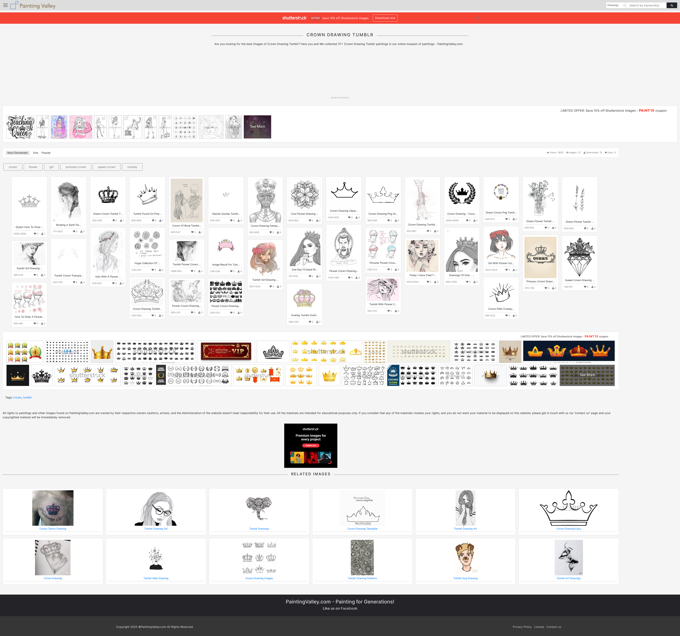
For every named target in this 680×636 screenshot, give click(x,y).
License (539, 627)
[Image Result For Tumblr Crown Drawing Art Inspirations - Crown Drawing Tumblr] (226, 245)
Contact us (553, 627)
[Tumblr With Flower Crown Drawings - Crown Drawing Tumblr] (383, 290)
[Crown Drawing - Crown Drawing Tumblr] (462, 194)
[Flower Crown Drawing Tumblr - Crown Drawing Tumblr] (344, 247)
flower (33, 167)
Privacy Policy (522, 627)
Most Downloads (17, 152)
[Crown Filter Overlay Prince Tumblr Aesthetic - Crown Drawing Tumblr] (501, 292)
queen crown (106, 167)
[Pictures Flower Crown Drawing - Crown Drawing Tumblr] (383, 244)
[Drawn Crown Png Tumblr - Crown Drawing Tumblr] (501, 194)
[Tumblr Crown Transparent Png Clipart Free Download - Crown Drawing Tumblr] (69, 256)
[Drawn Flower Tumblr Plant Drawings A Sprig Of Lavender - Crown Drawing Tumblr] (580, 198)
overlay (132, 167)
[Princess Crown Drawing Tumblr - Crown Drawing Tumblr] (540, 257)
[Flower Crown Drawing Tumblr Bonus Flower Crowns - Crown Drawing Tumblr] (226, 291)
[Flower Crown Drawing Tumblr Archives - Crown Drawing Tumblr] (187, 291)
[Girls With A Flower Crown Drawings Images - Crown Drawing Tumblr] (108, 251)
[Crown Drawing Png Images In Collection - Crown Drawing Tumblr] (383, 194)
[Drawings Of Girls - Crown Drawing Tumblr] (462, 250)
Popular (46, 152)
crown (13, 167)
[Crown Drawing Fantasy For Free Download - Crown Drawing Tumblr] (265, 200)
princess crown (76, 167)
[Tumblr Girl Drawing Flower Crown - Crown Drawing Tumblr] (29, 254)
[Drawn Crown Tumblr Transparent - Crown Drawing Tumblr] (108, 194)
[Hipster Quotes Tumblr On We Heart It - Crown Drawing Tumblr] (226, 194)
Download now (385, 18)
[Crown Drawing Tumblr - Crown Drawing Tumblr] (422, 200)
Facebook (349, 608)
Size (35, 152)
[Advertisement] (340, 72)
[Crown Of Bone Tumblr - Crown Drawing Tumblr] (187, 200)
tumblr (27, 397)
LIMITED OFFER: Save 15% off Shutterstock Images (598, 110)
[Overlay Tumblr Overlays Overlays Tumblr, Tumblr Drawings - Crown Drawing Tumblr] (305, 298)
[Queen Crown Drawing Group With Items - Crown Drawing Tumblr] (580, 257)
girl (51, 167)
